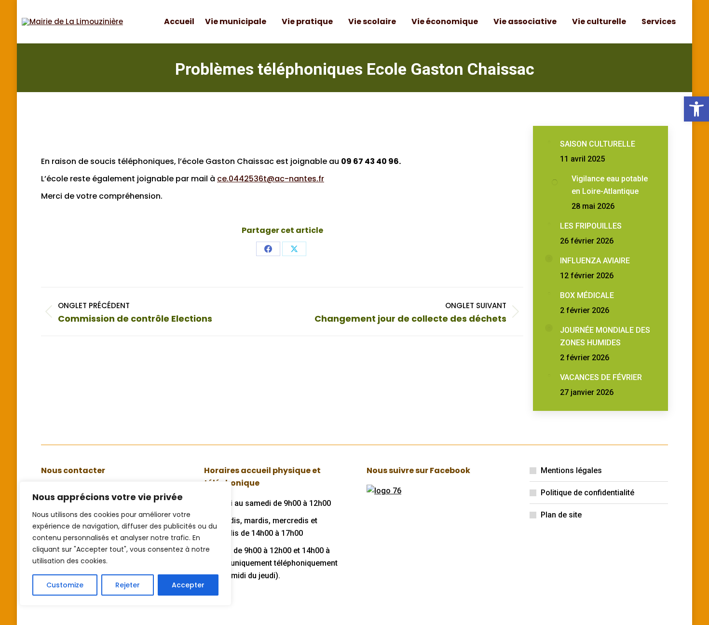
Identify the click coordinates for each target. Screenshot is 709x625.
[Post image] (549, 142)
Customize (64, 585)
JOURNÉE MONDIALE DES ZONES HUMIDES (605, 336)
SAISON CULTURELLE (597, 144)
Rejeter (127, 585)
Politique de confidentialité (587, 492)
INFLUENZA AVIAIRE (595, 260)
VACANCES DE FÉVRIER (601, 377)
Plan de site (561, 514)
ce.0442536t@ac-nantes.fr (270, 178)
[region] (125, 543)
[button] (696, 109)
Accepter (188, 585)
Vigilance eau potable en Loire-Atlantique (610, 185)
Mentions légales (571, 470)
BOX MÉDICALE (587, 295)
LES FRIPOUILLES (591, 226)
